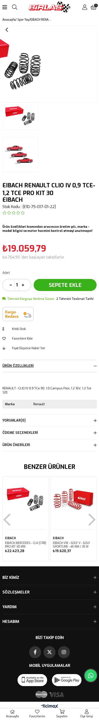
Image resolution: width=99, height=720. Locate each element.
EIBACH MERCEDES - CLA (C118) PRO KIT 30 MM (25, 545)
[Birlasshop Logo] (50, 7)
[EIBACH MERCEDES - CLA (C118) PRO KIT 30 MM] (26, 500)
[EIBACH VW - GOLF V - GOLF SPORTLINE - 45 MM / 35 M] (73, 500)
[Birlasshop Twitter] (49, 652)
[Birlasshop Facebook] (35, 652)
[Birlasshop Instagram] (64, 652)
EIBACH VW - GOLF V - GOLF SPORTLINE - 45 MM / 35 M (71, 545)
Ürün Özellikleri (18, 366)
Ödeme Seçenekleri (20, 432)
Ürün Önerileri (16, 445)
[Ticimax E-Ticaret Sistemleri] (49, 706)
